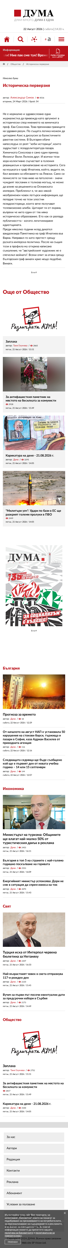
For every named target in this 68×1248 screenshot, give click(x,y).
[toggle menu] (61, 39)
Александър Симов (22, 97)
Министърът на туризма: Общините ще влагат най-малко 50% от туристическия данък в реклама (32, 839)
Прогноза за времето (19, 714)
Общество (16, 64)
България (11, 668)
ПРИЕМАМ (13, 1242)
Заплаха (11, 341)
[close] (65, 1213)
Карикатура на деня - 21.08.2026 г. (30, 455)
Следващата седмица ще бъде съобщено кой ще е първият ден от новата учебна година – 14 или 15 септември (32, 763)
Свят (7, 906)
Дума (16, 459)
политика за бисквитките (19, 1233)
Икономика (13, 789)
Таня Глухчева (20, 345)
